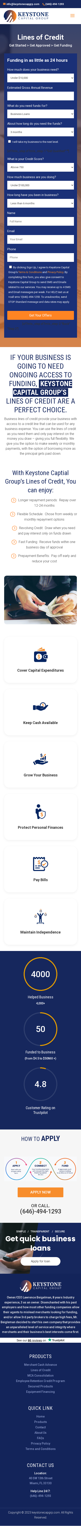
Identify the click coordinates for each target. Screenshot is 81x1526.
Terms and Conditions (41, 1449)
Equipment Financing (40, 1391)
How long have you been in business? (33, 195)
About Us (40, 1432)
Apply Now (40, 1192)
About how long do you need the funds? (34, 124)
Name (11, 213)
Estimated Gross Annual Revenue (30, 88)
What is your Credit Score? (25, 159)
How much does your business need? (33, 69)
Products (40, 1422)
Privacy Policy (55, 272)
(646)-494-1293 (54, 4)
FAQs (40, 1438)
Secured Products (40, 1386)
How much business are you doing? (31, 177)
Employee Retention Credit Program (40, 1381)
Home (40, 1416)
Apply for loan (40, 1261)
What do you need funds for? (27, 106)
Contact (40, 1427)
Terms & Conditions (30, 272)
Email (11, 231)
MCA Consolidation (40, 1375)
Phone (11, 249)
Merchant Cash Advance (40, 1364)
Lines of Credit (40, 1370)
